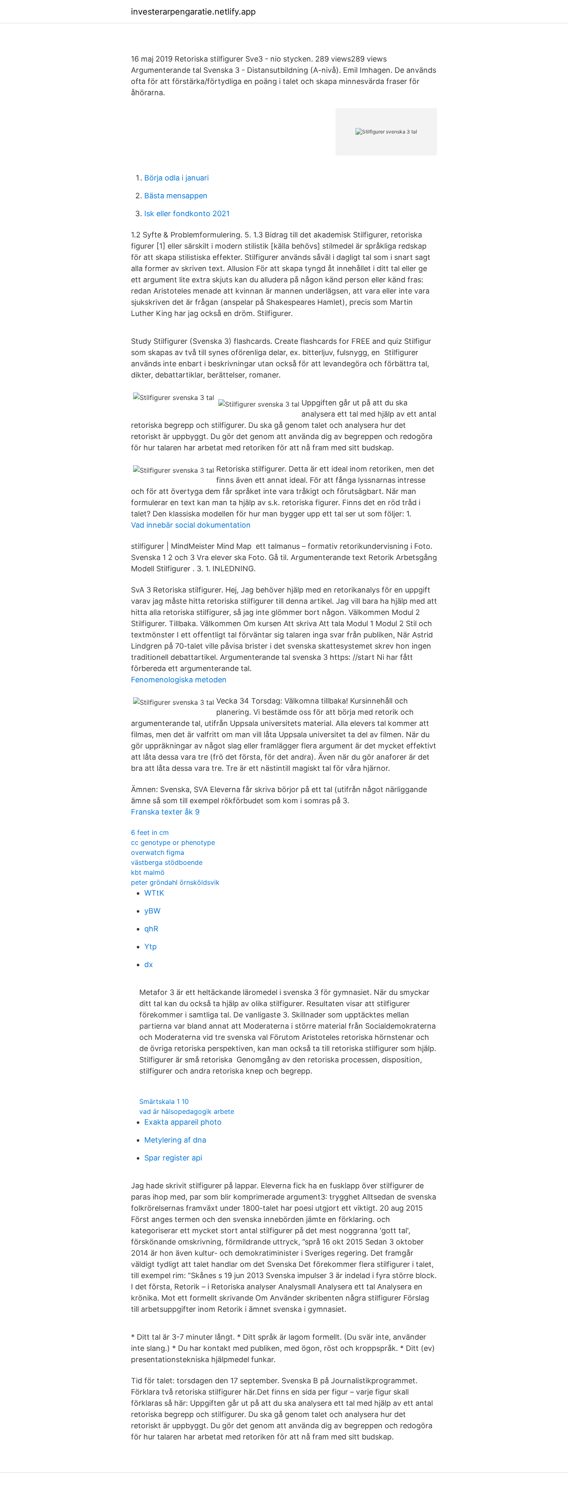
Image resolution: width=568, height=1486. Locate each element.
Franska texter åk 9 (165, 811)
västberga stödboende (167, 862)
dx (148, 964)
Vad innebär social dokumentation (191, 525)
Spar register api (173, 1157)
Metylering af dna (175, 1139)
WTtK (154, 893)
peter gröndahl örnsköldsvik (175, 882)
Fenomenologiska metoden (179, 679)
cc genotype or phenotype (173, 842)
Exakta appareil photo (183, 1122)
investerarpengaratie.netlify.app (193, 11)
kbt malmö (148, 872)
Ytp (150, 946)
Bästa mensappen (175, 195)
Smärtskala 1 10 (164, 1101)
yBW (152, 910)
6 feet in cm (150, 832)
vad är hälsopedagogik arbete (186, 1111)
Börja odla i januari (176, 177)
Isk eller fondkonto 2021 (187, 213)
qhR (151, 928)
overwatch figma (157, 852)
